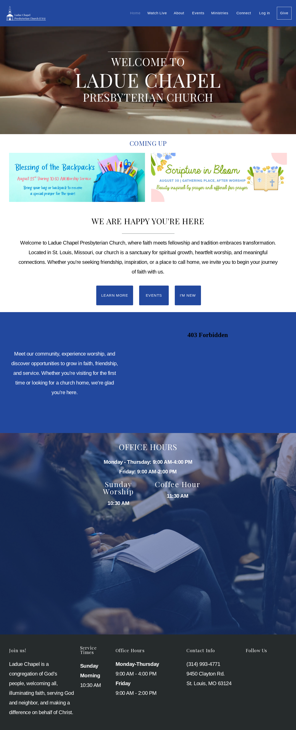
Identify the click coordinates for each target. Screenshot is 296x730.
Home (135, 13)
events (154, 295)
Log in (264, 13)
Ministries (220, 13)
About (179, 13)
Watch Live (157, 13)
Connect (244, 13)
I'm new (188, 295)
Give (284, 13)
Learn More (114, 295)
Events (198, 13)
